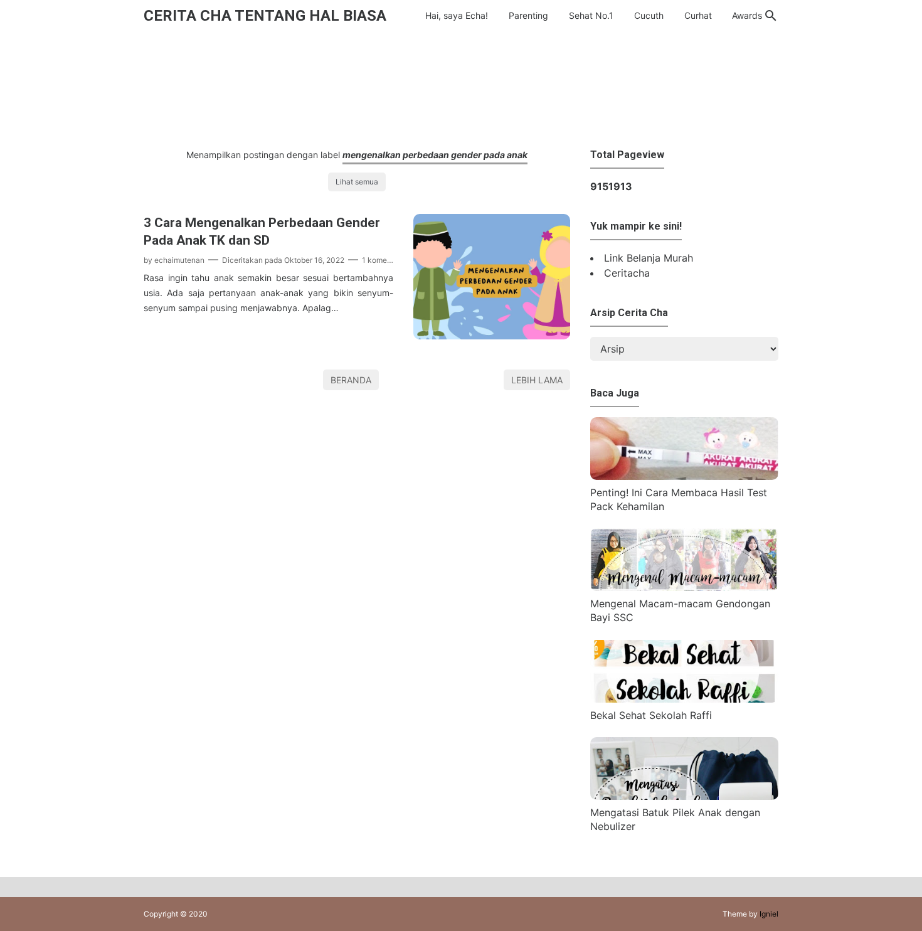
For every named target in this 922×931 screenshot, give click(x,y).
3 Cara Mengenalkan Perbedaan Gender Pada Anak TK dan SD (262, 231)
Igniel (769, 913)
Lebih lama (537, 380)
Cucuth (649, 15)
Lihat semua (357, 181)
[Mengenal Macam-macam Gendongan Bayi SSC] (684, 587)
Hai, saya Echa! (456, 15)
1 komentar (381, 260)
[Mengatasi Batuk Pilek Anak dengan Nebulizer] (684, 796)
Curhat (698, 15)
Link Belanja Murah (648, 258)
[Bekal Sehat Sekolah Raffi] (684, 699)
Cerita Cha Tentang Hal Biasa (265, 15)
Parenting (528, 15)
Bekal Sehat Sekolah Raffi (651, 715)
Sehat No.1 (591, 15)
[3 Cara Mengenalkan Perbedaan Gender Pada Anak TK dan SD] (491, 335)
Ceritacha (627, 273)
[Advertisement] (461, 86)
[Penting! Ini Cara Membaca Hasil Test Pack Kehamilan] (684, 476)
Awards (747, 15)
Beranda (351, 380)
